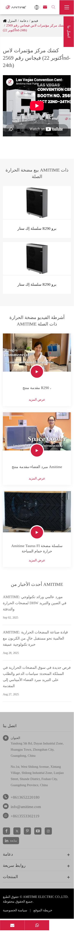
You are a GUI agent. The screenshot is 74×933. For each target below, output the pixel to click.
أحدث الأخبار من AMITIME (37, 584)
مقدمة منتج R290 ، (37, 388)
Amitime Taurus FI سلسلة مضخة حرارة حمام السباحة (37, 548)
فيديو (34, 20)
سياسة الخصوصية (15, 910)
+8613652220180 (25, 797)
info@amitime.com (26, 807)
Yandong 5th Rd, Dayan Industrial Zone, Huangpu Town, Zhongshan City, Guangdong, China (37, 749)
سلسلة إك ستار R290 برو (36, 228)
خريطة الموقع (42, 910)
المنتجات (10, 876)
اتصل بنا (10, 725)
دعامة (24, 20)
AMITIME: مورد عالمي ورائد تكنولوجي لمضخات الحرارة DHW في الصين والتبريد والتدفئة (34, 603)
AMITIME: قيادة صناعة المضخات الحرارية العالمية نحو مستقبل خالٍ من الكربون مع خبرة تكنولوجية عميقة (35, 638)
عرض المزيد (37, 399)
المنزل (12, 20)
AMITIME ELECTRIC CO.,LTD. (45, 896)
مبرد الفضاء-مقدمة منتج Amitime (37, 467)
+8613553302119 (25, 816)
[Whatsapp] (37, 925)
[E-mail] (12, 925)
